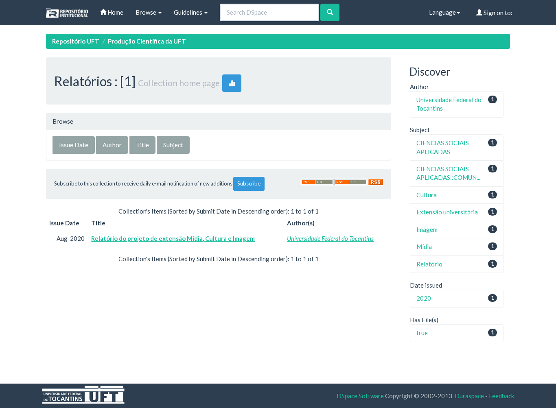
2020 (423, 298)
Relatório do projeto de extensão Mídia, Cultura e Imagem (173, 238)
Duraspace (469, 395)
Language (442, 12)
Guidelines (189, 12)
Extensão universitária (447, 212)
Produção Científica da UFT (147, 41)
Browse (147, 12)
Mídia (424, 246)
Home (114, 12)
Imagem (427, 229)
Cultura (426, 195)
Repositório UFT (75, 41)
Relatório (429, 264)
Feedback (501, 395)
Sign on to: (497, 12)
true (422, 332)
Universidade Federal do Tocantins (330, 238)
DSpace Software (360, 395)
